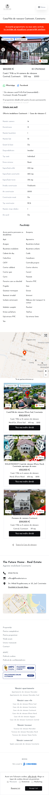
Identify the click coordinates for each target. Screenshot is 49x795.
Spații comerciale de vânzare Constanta (24, 744)
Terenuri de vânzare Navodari (25, 729)
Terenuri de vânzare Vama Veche (24, 735)
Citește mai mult (10, 107)
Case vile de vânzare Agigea (24, 716)
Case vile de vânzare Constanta (24, 707)
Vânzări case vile (24, 701)
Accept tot (33, 788)
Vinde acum (7, 639)
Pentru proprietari (10, 635)
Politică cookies (9, 656)
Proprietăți (7, 628)
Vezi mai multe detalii (24, 428)
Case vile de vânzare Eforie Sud (24, 704)
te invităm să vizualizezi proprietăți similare (24, 30)
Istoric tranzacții (9, 643)
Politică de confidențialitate (14, 660)
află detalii (32, 777)
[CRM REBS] (30, 764)
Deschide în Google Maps (18, 587)
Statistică (25, 782)
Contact (6, 647)
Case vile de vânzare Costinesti (24, 710)
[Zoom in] (46, 371)
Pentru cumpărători (11, 631)
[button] (3, 49)
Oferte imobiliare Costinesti (15, 113)
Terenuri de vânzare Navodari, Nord (24, 732)
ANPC (5, 653)
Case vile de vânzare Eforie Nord (24, 713)
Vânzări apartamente (24, 689)
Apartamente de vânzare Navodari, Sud (24, 695)
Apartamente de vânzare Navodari (24, 692)
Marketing (38, 782)
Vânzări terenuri (24, 725)
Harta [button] (44, 61)
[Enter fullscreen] (46, 335)
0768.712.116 (13, 573)
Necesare (13, 782)
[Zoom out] (46, 375)
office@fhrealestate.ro (17, 578)
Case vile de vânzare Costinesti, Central (24, 720)
